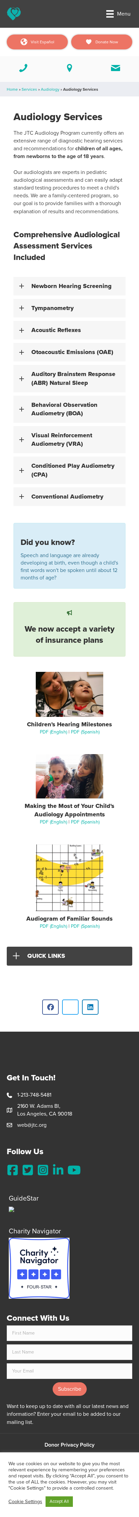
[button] (69, 286)
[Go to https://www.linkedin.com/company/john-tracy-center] (58, 1170)
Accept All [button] (59, 1501)
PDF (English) (53, 732)
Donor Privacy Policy (69, 1445)
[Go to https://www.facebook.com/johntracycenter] (13, 1170)
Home (12, 89)
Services (29, 89)
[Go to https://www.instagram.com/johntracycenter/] (43, 1170)
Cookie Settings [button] (25, 1501)
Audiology (50, 89)
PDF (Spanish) (85, 732)
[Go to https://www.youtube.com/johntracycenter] (73, 1170)
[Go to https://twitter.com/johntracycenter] (28, 1170)
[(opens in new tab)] (39, 1267)
